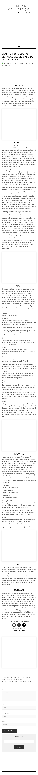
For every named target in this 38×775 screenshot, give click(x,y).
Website (4, 721)
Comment (4, 689)
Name (3, 704)
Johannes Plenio (19, 630)
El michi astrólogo (19, 7)
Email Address (6, 713)
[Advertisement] (19, 27)
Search (19, 747)
